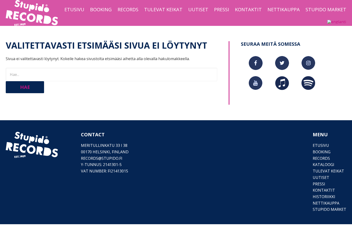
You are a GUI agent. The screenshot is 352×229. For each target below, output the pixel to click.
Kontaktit (324, 190)
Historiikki (324, 196)
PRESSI (319, 184)
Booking (321, 152)
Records (321, 158)
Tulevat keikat (328, 171)
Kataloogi (323, 164)
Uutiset (321, 177)
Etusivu (321, 145)
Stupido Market (329, 209)
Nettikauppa (326, 203)
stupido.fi (112, 158)
